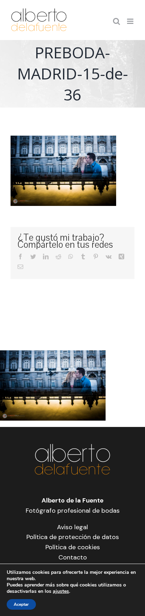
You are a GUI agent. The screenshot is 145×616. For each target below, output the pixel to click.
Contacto (72, 557)
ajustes (61, 591)
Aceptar (21, 604)
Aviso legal (72, 527)
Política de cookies (72, 547)
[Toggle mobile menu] (130, 21)
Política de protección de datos (72, 537)
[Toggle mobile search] (116, 21)
